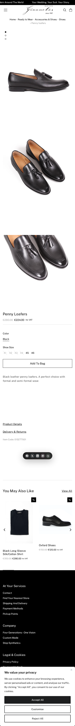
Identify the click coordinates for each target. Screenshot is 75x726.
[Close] (71, 670)
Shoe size (8, 347)
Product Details (12, 424)
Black (6, 339)
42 (10, 352)
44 (21, 352)
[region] (37, 696)
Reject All (37, 718)
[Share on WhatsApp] (48, 456)
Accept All (38, 699)
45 (27, 352)
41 (5, 352)
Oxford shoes (47, 545)
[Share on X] (32, 456)
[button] (4, 529)
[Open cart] (70, 10)
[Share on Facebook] (27, 456)
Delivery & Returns (14, 431)
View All (67, 490)
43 (16, 352)
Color (6, 333)
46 (32, 352)
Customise (37, 709)
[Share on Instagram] (43, 456)
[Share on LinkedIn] (37, 456)
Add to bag (37, 363)
